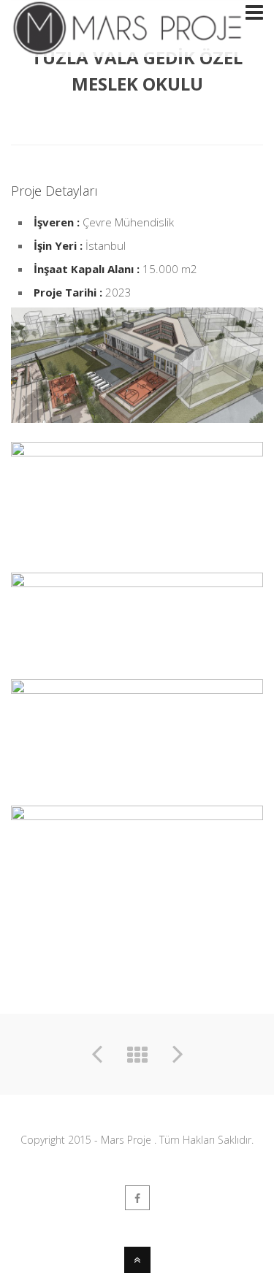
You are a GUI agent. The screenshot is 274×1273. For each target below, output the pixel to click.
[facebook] (137, 1197)
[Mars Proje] (128, 47)
